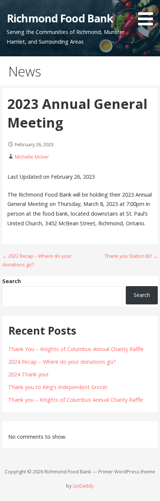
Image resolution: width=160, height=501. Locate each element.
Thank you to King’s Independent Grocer (58, 387)
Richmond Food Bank (60, 18)
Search (11, 281)
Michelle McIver (32, 156)
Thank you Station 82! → (131, 256)
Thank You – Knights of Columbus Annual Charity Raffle (76, 349)
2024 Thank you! (28, 374)
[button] (148, 14)
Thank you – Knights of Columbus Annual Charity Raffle (75, 399)
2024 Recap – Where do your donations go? (62, 361)
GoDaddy (83, 485)
